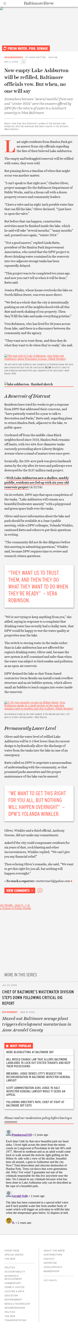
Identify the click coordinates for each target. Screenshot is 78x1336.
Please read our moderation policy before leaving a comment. (38, 1120)
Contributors (53, 1254)
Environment (10, 1012)
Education (11, 1295)
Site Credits (50, 1280)
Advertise (50, 1262)
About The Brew (54, 1250)
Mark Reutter (37, 57)
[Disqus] (39, 1176)
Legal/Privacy (53, 1267)
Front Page (12, 1250)
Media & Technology (17, 1303)
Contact (49, 1258)
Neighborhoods (13, 57)
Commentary (13, 1283)
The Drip (10, 1258)
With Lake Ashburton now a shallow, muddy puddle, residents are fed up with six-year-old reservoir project (36, 482)
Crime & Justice (15, 1287)
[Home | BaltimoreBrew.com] (39, 3)
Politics (10, 1267)
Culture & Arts (14, 1291)
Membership (51, 1271)
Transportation (15, 1320)
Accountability (15, 1271)
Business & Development (13, 1277)
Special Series (14, 1254)
